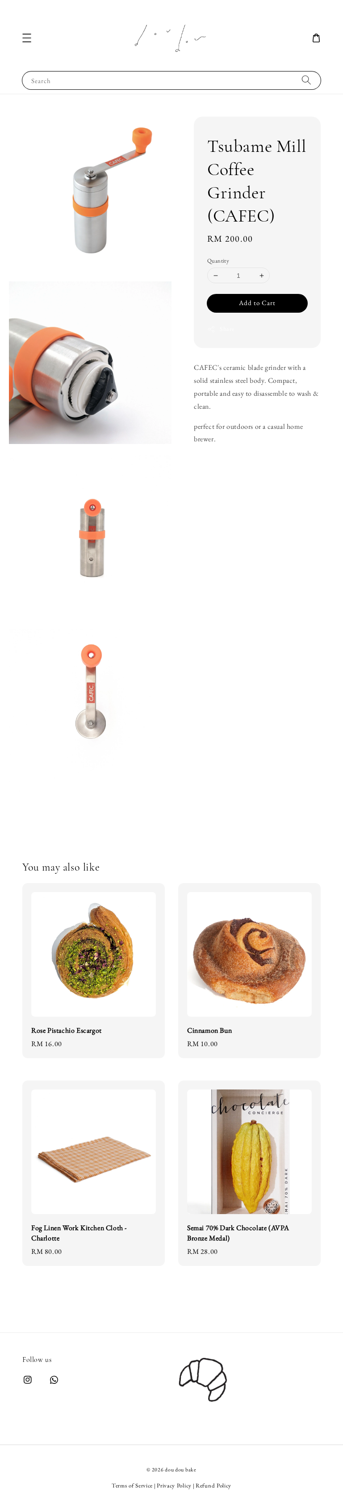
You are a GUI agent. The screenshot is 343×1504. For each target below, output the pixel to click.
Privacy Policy (174, 1485)
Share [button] (227, 329)
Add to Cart (257, 302)
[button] (27, 38)
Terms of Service (132, 1485)
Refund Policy (213, 1485)
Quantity (218, 260)
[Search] (306, 80)
